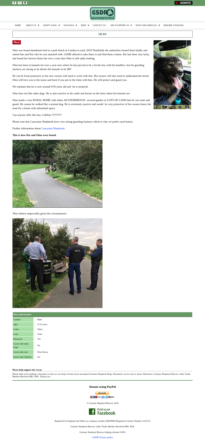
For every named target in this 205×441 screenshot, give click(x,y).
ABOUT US (31, 25)
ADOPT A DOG (50, 25)
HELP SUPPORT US (120, 25)
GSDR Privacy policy (102, 437)
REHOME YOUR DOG (174, 25)
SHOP (83, 25)
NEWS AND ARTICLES (146, 25)
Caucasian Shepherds (53, 128)
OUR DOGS (68, 25)
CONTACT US (99, 25)
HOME (18, 25)
